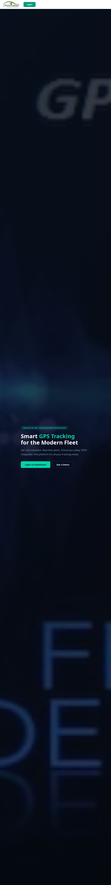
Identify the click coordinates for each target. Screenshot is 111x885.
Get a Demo (63, 464)
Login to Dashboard (35, 464)
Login (29, 4)
